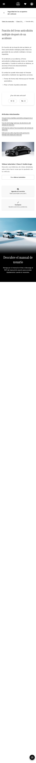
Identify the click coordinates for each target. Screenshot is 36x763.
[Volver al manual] (5, 13)
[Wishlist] (25, 4)
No (22, 101)
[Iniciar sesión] (31, 4)
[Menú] (4, 4)
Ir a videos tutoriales (18, 177)
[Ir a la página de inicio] (18, 4)
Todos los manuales (8, 21)
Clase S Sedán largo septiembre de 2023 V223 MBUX (19, 21)
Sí (11, 101)
